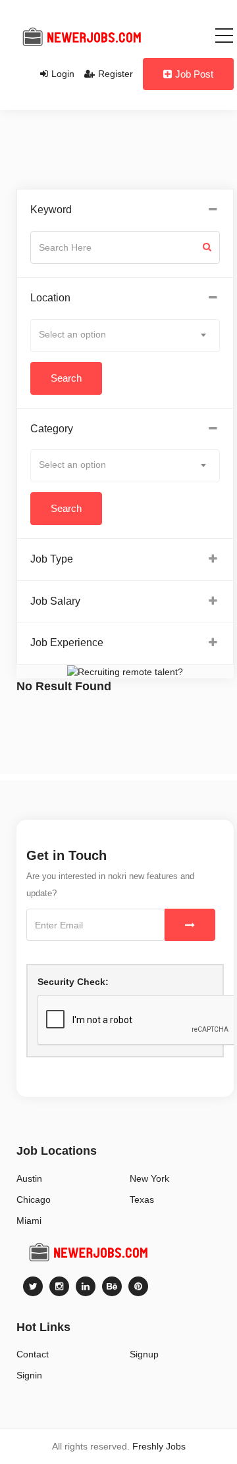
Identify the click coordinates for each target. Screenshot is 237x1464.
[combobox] (125, 335)
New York (149, 1178)
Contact (32, 1354)
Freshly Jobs (159, 1446)
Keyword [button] (51, 209)
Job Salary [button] (55, 601)
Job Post (194, 74)
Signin (29, 1375)
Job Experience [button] (66, 642)
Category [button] (51, 428)
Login (62, 73)
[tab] (125, 210)
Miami (28, 1220)
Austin (29, 1178)
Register (115, 73)
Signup (144, 1354)
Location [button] (50, 297)
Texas (142, 1199)
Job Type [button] (51, 559)
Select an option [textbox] (72, 334)
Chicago (33, 1199)
